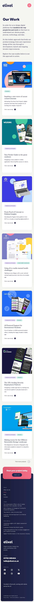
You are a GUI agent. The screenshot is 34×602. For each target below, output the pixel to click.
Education (7, 91)
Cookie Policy (22, 597)
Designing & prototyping (10, 148)
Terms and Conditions (14, 597)
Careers (6, 497)
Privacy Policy (6, 597)
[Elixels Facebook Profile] (5, 570)
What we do (7, 489)
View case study (8, 109)
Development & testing (10, 320)
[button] (29, 5)
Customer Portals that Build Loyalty (13, 527)
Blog (5, 494)
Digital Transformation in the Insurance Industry (17, 533)
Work (5, 492)
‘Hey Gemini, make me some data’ (13, 512)
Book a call (17, 474)
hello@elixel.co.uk (11, 561)
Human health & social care (23, 263)
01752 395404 (10, 558)
